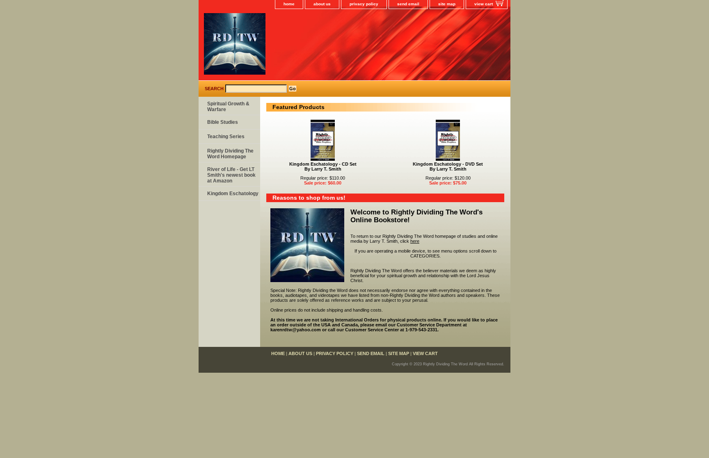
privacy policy (364, 4)
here (414, 241)
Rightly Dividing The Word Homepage (230, 154)
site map (446, 4)
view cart (483, 4)
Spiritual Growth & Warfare (228, 106)
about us (322, 4)
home (289, 4)
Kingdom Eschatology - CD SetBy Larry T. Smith (323, 166)
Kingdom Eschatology (232, 193)
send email (408, 4)
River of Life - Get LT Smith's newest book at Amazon (231, 175)
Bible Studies (222, 122)
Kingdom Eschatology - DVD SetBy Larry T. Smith (448, 166)
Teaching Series (226, 136)
